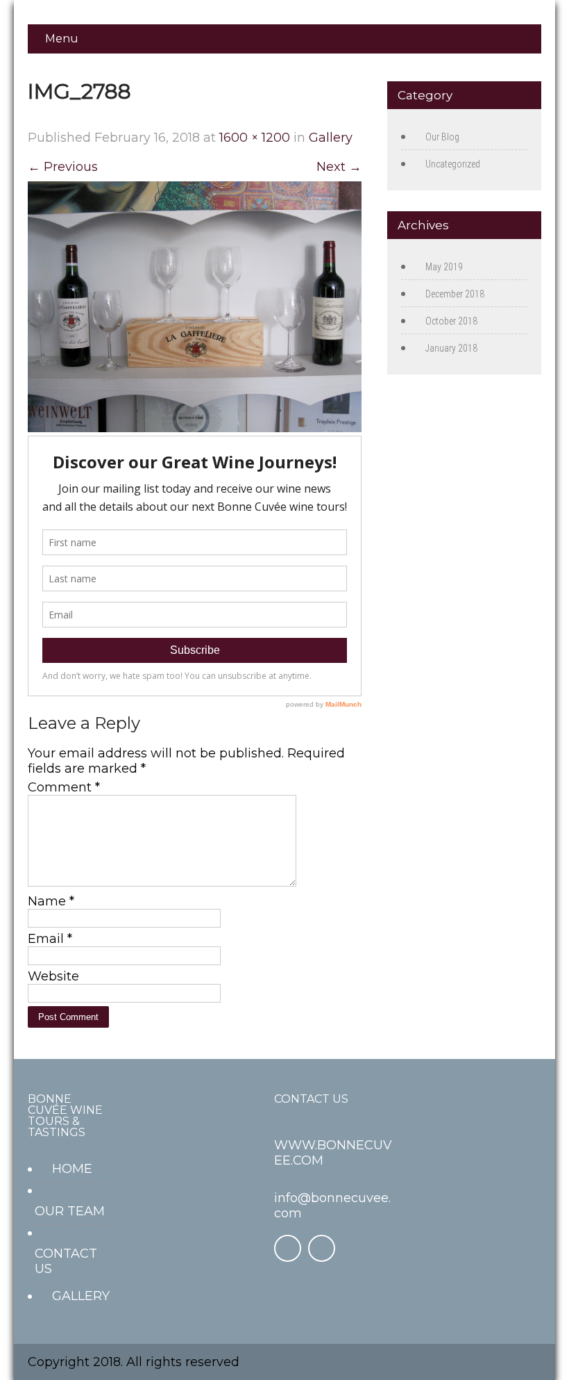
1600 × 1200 (254, 137)
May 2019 (444, 266)
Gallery (331, 137)
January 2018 (451, 348)
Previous (63, 166)
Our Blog (442, 136)
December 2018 (454, 293)
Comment (64, 787)
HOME (72, 1168)
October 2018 (451, 321)
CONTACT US (66, 1261)
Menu (61, 38)
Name (51, 901)
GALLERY (81, 1296)
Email (50, 938)
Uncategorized (452, 164)
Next (339, 166)
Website (53, 976)
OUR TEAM (70, 1211)
